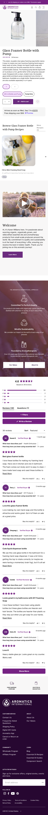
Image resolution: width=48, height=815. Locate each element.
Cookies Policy (34, 800)
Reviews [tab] (8, 408)
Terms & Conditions (21, 800)
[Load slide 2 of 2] (6, 2)
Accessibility (18, 803)
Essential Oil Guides (34, 758)
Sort (26, 430)
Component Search (34, 761)
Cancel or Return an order (10, 738)
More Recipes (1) (40, 127)
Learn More (13, 254)
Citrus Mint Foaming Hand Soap (13, 170)
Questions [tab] (23, 408)
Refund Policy (7, 803)
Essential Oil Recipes (35, 754)
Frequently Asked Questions (10, 722)
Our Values (13, 365)
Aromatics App (8, 733)
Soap (4, 176)
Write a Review (28, 422)
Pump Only (29, 95)
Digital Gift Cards (9, 730)
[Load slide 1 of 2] (4, 2)
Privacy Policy (7, 800)
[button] (43, 7)
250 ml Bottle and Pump (12, 94)
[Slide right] (45, 156)
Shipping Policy (9, 727)
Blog (28, 751)
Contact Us (7, 717)
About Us (35, 365)
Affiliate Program (9, 754)
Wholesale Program (10, 751)
